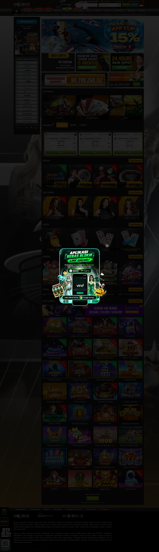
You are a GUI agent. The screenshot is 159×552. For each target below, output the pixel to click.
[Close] (107, 246)
